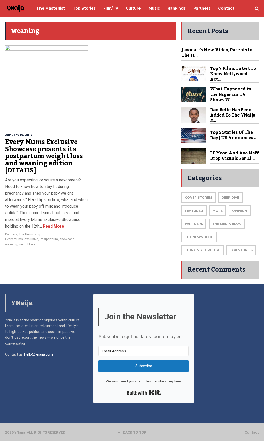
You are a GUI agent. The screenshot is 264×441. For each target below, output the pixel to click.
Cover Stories (198, 197)
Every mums (14, 239)
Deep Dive (230, 197)
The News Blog (29, 234)
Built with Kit (144, 392)
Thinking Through (202, 250)
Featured (194, 211)
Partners (11, 234)
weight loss (27, 244)
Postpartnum (49, 239)
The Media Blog (227, 224)
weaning (11, 244)
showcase (67, 239)
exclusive (31, 239)
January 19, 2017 (18, 135)
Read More (53, 226)
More (217, 211)
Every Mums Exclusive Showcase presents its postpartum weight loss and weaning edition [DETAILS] (44, 156)
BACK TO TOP (134, 432)
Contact (252, 432)
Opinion (239, 211)
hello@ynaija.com (38, 354)
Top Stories (241, 250)
